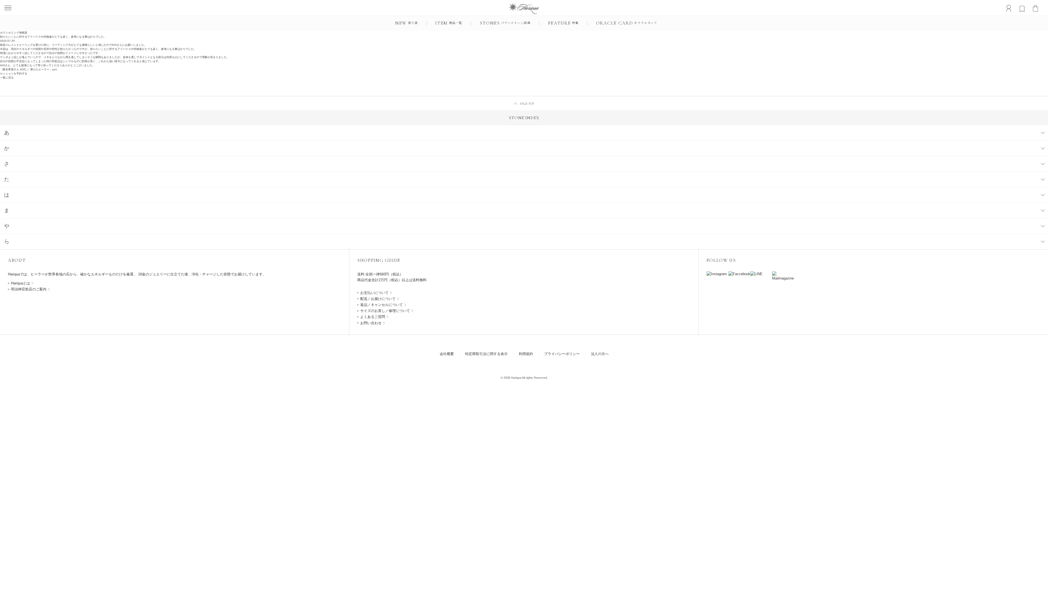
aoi (54, 69)
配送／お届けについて (378, 299)
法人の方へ (600, 354)
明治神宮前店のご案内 (28, 289)
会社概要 (447, 354)
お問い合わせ (371, 323)
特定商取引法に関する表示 (486, 354)
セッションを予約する (13, 73)
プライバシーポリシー (562, 354)
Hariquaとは (20, 283)
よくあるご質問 (372, 317)
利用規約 (526, 354)
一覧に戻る (7, 77)
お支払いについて (374, 293)
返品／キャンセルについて (381, 305)
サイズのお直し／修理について (385, 311)
